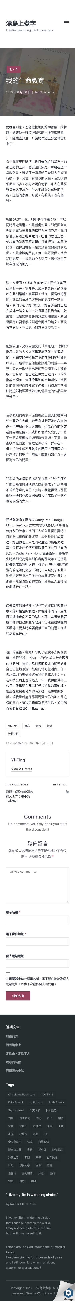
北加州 (23, 1126)
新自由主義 (14, 1149)
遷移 (10, 1181)
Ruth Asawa (56, 1102)
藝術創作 (27, 1173)
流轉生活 (13, 733)
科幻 (10, 1165)
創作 (38, 725)
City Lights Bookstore (21, 1094)
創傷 (60, 1118)
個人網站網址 (15, 956)
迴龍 (52, 1173)
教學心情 (43, 1141)
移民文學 (24, 1165)
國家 (49, 1126)
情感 (49, 725)
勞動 (10, 1126)
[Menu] (66, 21)
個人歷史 (13, 725)
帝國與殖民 (14, 1141)
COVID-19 (47, 1094)
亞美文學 (35, 1110)
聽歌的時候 (13, 1062)
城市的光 (12, 1036)
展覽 (35, 1133)
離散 (22, 1181)
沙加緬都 (57, 1149)
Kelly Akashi (15, 1102)
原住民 (37, 1126)
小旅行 (23, 1133)
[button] (21, 769)
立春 (38, 1165)
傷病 (38, 1118)
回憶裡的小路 (15, 1071)
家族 (10, 1133)
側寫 (27, 725)
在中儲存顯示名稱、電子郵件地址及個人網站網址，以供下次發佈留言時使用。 (37, 981)
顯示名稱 (13, 912)
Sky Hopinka (16, 1110)
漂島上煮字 (21, 23)
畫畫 (38, 1157)
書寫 (29, 1149)
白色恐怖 (52, 1157)
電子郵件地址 (16, 934)
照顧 (27, 1157)
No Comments (44, 92)
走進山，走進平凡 (18, 1054)
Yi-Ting (18, 760)
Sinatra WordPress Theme (44, 1293)
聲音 (49, 1165)
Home (9, 111)
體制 (33, 1181)
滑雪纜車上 (13, 1045)
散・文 (13, 69)
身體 (41, 1173)
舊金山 (12, 1173)
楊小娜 (42, 1149)
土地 (60, 1126)
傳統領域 (24, 1118)
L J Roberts (36, 1102)
